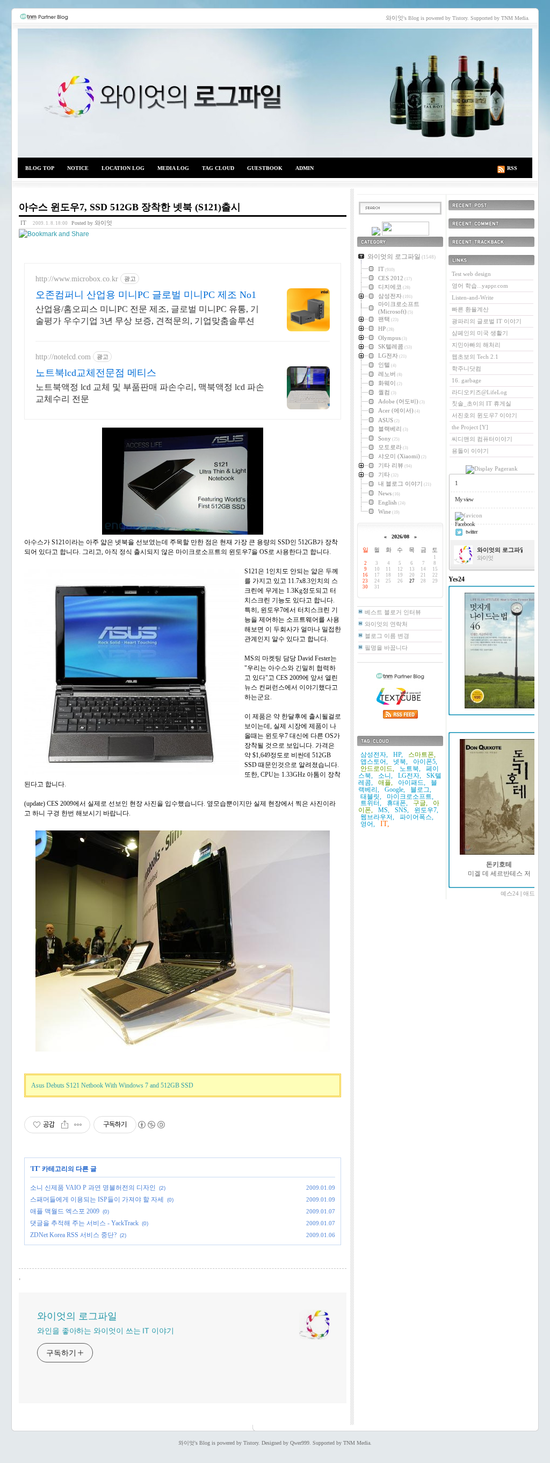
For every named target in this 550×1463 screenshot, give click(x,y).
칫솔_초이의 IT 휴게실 (481, 403)
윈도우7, (426, 810)
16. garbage (466, 380)
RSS (512, 168)
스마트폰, (422, 754)
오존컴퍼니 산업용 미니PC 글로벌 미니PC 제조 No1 (145, 294)
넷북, (400, 761)
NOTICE (78, 168)
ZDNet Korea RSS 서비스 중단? (73, 1235)
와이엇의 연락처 (386, 624)
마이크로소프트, (410, 796)
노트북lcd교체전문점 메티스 (95, 372)
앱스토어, (374, 761)
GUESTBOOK (265, 168)
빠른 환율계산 (470, 309)
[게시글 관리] (78, 1125)
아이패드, (411, 782)
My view (464, 499)
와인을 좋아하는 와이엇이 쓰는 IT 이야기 (105, 1330)
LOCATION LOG (123, 168)
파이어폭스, (416, 817)
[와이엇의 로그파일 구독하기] (405, 233)
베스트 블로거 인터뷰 (393, 612)
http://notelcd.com (63, 357)
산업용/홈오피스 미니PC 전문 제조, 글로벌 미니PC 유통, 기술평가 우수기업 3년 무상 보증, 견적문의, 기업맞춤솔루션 (147, 314)
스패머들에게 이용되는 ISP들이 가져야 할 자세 (97, 1199)
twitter (471, 531)
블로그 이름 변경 (387, 636)
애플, (385, 782)
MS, (383, 810)
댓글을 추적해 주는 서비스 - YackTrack (84, 1223)
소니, (385, 775)
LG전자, (409, 775)
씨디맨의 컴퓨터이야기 (482, 439)
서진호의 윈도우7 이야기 (484, 415)
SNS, (402, 810)
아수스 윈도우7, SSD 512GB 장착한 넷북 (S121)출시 (130, 207)
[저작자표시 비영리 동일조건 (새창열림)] (150, 1124)
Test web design (471, 274)
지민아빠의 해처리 (476, 345)
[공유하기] (64, 1125)
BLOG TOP (39, 168)
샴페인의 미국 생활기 (480, 333)
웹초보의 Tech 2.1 (475, 356)
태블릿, (370, 796)
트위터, (370, 803)
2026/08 (400, 536)
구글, (420, 803)
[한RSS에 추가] (376, 233)
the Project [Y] (470, 427)
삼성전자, (374, 754)
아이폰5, (425, 761)
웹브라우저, (377, 817)
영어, (367, 824)
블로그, (420, 789)
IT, (384, 824)
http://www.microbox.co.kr (76, 279)
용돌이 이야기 (470, 451)
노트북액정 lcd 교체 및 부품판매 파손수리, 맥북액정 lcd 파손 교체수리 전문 (149, 392)
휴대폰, (397, 803)
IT (23, 222)
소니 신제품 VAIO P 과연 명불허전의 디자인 (93, 1187)
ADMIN (304, 168)
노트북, (410, 768)
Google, (395, 789)
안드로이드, (377, 768)
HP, (398, 754)
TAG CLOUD (218, 168)
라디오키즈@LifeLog (479, 392)
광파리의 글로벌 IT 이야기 (487, 321)
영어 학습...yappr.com (480, 285)
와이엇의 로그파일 (275, 93)
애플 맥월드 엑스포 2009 (64, 1211)
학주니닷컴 (466, 368)
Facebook (465, 524)
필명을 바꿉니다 (386, 647)
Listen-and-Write (473, 297)
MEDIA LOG (173, 168)
